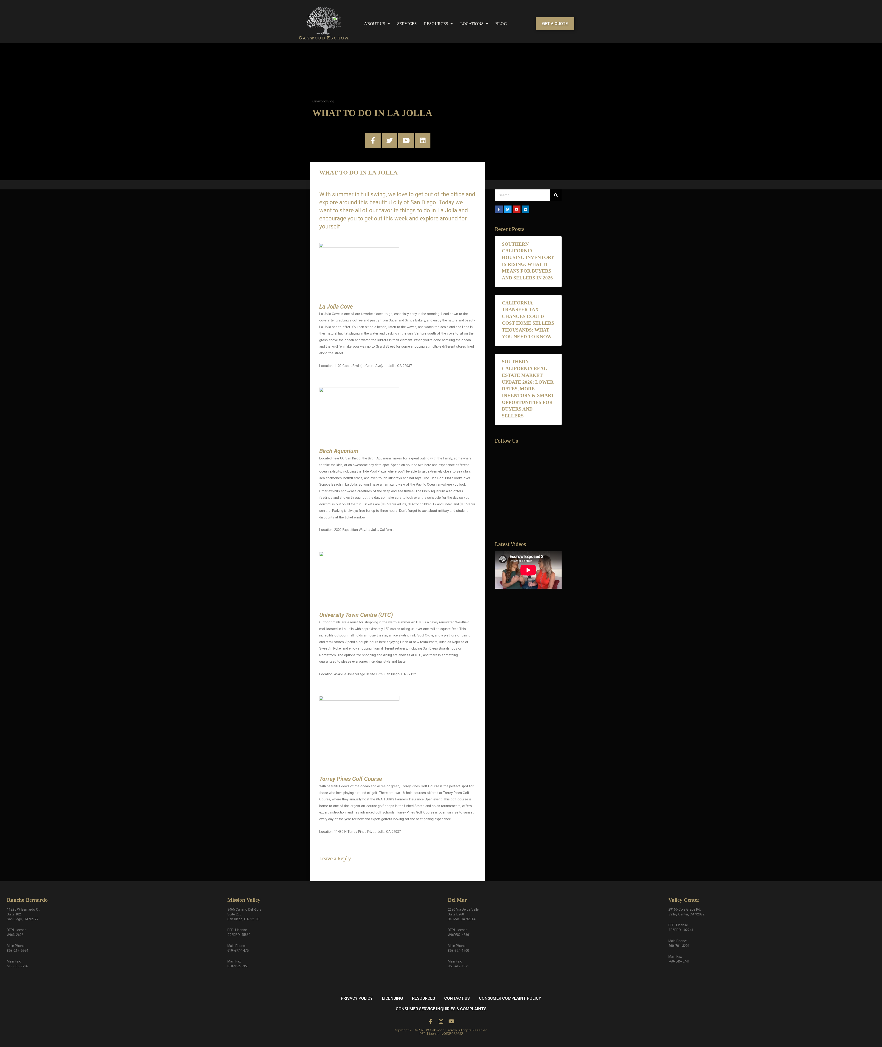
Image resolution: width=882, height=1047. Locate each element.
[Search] (556, 195)
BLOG (501, 23)
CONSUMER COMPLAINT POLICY (510, 998)
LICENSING (392, 998)
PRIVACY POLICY (357, 998)
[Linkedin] (422, 140)
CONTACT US (457, 998)
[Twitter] (389, 140)
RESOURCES (436, 23)
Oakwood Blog (323, 101)
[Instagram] (441, 1021)
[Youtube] (406, 140)
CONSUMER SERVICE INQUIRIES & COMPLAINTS (441, 1008)
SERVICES (407, 23)
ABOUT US (374, 23)
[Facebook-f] (373, 140)
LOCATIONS (471, 23)
